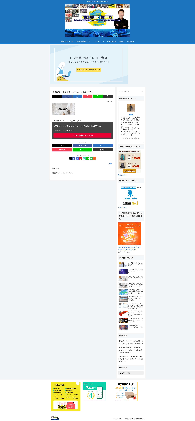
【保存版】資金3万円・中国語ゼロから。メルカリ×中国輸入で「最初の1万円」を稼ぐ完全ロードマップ (130, 350)
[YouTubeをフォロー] (80, 158)
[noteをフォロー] (84, 158)
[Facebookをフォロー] (73, 158)
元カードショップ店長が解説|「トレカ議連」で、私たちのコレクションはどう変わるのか (131, 359)
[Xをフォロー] (70, 158)
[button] (108, 96)
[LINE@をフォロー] (87, 158)
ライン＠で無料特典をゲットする (82, 135)
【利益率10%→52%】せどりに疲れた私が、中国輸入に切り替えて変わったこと (131, 342)
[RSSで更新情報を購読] (94, 158)
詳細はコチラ (122, 175)
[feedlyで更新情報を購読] (91, 158)
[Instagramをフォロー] (77, 158)
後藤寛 (131, 115)
